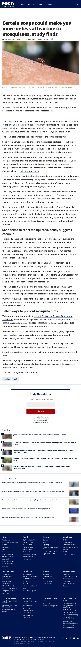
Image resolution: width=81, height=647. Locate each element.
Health (25, 39)
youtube (74, 638)
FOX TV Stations (16, 39)
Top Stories (6, 540)
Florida (4, 545)
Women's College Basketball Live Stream (70, 622)
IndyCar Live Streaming (70, 615)
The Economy (47, 581)
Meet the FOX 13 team (30, 601)
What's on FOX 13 (69, 583)
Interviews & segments (50, 606)
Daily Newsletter (7, 564)
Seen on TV (6, 559)
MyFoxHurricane (28, 557)
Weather (26, 537)
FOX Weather (27, 559)
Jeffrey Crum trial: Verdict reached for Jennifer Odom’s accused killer (39, 435)
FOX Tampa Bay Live (29, 591)
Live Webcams (27, 545)
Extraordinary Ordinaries (71, 547)
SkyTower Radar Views (30, 540)
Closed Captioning (28, 610)
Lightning (46, 545)
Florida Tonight (7, 576)
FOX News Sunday (8, 561)
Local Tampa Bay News (10, 542)
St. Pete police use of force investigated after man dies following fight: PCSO (26, 509)
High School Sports (49, 554)
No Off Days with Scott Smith (50, 548)
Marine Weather (28, 547)
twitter (66, 638)
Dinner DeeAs (6, 579)
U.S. (15, 379)
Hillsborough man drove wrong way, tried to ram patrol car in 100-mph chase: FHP (28, 517)
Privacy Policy (42, 420)
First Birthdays (67, 552)
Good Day (67, 537)
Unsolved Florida (7, 557)
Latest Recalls (47, 576)
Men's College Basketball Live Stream (70, 618)
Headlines (66, 574)
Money (46, 571)
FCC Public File (27, 613)
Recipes (65, 549)
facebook (62, 638)
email (77, 638)
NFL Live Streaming (69, 603)
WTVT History (27, 608)
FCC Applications (28, 615)
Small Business (47, 583)
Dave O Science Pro (69, 554)
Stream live (46, 603)
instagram (70, 638)
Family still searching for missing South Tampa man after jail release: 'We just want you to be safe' (33, 482)
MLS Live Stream (68, 628)
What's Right (6, 574)
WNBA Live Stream (69, 625)
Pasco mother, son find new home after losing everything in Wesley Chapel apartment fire (30, 500)
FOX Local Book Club (70, 576)
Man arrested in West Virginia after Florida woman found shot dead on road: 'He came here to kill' (33, 491)
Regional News (9, 598)
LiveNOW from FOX (29, 579)
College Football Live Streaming (69, 606)
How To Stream (28, 574)
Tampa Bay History (8, 591)
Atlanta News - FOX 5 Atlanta (9, 610)
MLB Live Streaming (69, 610)
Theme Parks (6, 583)
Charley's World (68, 542)
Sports (46, 537)
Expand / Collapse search (77, 4)
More (49, 4)
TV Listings (26, 603)
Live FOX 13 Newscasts (30, 576)
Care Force (5, 593)
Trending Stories (68, 579)
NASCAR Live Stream (70, 612)
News (4, 537)
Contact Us (26, 618)
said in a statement (29, 171)
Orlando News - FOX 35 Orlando (9, 602)
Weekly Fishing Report (50, 551)
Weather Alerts (27, 549)
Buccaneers (46, 540)
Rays (44, 542)
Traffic (65, 540)
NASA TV (25, 588)
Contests (66, 586)
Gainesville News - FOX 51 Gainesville (9, 606)
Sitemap (5, 566)
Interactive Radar (28, 542)
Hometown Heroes (69, 545)
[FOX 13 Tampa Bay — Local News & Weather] (8, 4)
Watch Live (27, 571)
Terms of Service (42, 422)
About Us (27, 598)
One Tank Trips (7, 581)
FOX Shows (66, 581)
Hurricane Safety (28, 552)
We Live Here (8, 571)
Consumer (5, 547)
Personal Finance (48, 579)
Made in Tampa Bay (8, 586)
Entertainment (69, 571)
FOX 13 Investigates (8, 554)
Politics (4, 552)
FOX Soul (25, 583)
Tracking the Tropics (29, 554)
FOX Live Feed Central (30, 586)
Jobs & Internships (28, 606)
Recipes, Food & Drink (9, 588)
